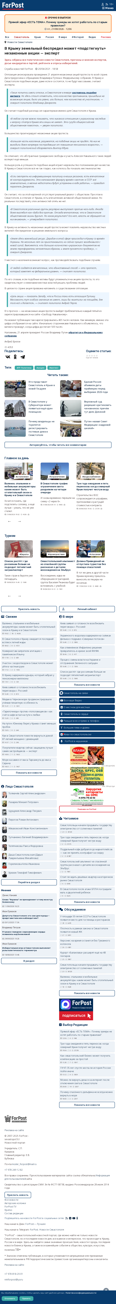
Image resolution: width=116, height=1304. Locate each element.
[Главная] (13, 4)
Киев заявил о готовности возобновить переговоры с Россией (24, 689)
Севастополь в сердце (76, 714)
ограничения (58, 476)
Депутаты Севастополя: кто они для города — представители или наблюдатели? (26, 917)
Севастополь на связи (76, 693)
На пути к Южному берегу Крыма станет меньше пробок (29, 725)
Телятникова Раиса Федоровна (25, 846)
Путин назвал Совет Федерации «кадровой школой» (97, 425)
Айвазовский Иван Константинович (28, 828)
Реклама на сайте (14, 1130)
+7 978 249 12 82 (14, 1169)
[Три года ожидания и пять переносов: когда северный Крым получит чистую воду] (91, 464)
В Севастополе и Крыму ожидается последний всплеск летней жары (27, 640)
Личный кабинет (87, 609)
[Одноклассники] (15, 356)
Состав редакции (14, 1213)
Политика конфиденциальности (80, 1293)
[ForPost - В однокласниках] (77, 1218)
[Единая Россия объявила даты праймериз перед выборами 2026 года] (70, 381)
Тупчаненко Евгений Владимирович (28, 837)
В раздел (28, 960)
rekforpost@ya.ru (14, 1279)
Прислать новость (29, 609)
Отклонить (10, 1298)
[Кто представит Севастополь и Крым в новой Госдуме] (15, 381)
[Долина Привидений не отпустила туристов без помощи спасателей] (91, 541)
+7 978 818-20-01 (14, 1273)
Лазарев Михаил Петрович (23, 802)
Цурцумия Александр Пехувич (25, 810)
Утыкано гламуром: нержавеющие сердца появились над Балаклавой (23, 933)
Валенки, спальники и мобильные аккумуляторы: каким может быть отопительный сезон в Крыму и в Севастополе (20, 489)
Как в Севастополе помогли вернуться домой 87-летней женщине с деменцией (27, 737)
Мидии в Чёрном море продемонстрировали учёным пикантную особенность (27, 701)
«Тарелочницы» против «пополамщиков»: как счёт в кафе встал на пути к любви (27, 713)
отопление (23, 476)
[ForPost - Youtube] (74, 1218)
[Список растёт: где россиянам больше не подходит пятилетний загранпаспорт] (19, 541)
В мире (63, 37)
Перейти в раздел (29, 882)
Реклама (106, 37)
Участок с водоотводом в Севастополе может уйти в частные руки (27, 665)
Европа (25, 554)
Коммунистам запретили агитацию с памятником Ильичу (22, 652)
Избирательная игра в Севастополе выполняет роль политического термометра (26, 949)
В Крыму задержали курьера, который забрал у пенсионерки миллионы (28, 677)
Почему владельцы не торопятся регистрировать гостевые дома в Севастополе (42, 428)
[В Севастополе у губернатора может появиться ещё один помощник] (15, 401)
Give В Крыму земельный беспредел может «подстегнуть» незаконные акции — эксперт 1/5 (87, 356)
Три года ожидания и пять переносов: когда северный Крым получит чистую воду (93, 486)
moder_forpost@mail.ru (24, 1164)
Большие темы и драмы (76, 727)
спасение (96, 554)
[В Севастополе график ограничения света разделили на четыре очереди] (55, 464)
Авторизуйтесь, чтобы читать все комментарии (58, 444)
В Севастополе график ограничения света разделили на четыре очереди (54, 488)
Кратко (8, 1210)
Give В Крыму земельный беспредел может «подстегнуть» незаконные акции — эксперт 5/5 (97, 356)
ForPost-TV (10, 1206)
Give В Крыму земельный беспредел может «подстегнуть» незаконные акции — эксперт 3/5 (92, 356)
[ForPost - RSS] (66, 1218)
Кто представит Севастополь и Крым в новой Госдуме (42, 385)
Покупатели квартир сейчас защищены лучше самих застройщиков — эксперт (27, 749)
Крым (37, 37)
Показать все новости (29, 772)
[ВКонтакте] (8, 356)
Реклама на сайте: (14, 1264)
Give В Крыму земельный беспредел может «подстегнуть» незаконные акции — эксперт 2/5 (89, 356)
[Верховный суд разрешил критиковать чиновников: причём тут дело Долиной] (70, 401)
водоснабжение (92, 476)
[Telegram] (22, 356)
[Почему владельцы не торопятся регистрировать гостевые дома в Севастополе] (15, 421)
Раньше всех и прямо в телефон (81, 721)
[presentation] (9, 520)
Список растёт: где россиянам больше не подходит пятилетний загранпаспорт (18, 565)
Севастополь (21, 37)
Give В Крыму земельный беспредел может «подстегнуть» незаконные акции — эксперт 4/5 (94, 356)
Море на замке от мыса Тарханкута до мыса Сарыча (26, 761)
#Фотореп (78, 37)
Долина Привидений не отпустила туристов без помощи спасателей (91, 564)
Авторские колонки (15, 1203)
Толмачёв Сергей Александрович (26, 793)
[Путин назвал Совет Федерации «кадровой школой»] (70, 421)
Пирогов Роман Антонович (23, 819)
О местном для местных (77, 707)
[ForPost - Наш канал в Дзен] (79, 1218)
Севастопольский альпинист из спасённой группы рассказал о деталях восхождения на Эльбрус (58, 565)
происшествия (57, 554)
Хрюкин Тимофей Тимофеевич (25, 872)
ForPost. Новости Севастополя (47, 1229)
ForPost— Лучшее (35, 1224)
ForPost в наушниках (76, 741)
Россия (50, 37)
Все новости (11, 1199)
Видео (92, 37)
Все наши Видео (73, 700)
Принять (26, 1298)
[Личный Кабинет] (103, 4)
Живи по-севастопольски (77, 734)
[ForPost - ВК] (70, 1218)
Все (7, 37)
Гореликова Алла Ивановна (23, 863)
